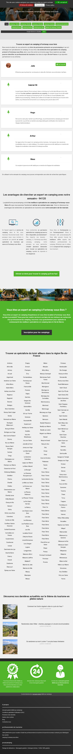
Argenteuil (10, 377)
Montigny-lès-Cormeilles (45, 397)
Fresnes (27, 390)
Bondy (10, 416)
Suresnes (63, 487)
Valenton (63, 511)
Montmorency (45, 402)
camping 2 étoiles (26, 24)
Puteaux (63, 363)
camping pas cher (39, 27)
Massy (28, 571)
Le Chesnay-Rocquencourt (27, 474)
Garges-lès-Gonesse (27, 402)
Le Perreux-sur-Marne (27, 487)
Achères (9, 363)
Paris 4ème (45, 521)
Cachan (9, 452)
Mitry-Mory (45, 370)
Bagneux (9, 395)
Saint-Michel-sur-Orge (63, 430)
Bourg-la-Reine (9, 428)
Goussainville (28, 420)
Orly (45, 447)
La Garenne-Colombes (27, 458)
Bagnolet (10, 398)
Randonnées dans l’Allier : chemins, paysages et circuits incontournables (45, 624)
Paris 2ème (45, 514)
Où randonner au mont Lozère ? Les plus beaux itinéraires (45, 641)
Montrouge (45, 409)
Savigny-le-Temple (63, 457)
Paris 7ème (45, 531)
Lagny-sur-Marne (27, 463)
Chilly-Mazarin (10, 499)
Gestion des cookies (8, 717)
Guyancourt (27, 424)
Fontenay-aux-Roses (27, 382)
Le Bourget (27, 470)
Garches (27, 397)
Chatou (10, 479)
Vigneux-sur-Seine (63, 525)
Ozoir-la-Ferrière (45, 458)
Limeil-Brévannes (27, 540)
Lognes (27, 547)
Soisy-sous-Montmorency (63, 476)
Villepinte (63, 554)
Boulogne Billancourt (9, 424)
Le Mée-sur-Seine (27, 482)
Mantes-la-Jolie (27, 564)
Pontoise (45, 558)
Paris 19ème (45, 503)
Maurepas (28, 575)
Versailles (63, 521)
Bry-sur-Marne (9, 443)
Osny (45, 454)
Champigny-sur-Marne (10, 460)
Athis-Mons (9, 384)
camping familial (27, 27)
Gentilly (27, 410)
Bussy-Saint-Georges (10, 447)
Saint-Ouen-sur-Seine (63, 442)
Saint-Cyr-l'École (63, 391)
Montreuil (45, 405)
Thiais (63, 494)
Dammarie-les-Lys (9, 549)
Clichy (10, 509)
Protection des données (8, 714)
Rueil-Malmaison (63, 384)
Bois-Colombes (9, 409)
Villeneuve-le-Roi (63, 541)
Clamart (9, 506)
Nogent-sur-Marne (45, 433)
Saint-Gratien (63, 416)
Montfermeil (45, 383)
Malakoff (27, 561)
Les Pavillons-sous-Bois (28, 525)
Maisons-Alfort (27, 554)
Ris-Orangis (63, 370)
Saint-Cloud (63, 388)
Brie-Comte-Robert (10, 436)
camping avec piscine (62, 24)
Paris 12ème (45, 479)
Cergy (10, 455)
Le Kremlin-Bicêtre (27, 479)
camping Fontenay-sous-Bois (10, 737)
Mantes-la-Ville (27, 568)
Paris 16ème (45, 493)
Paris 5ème (45, 524)
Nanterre (45, 416)
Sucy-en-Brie (63, 484)
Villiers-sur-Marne (63, 564)
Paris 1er (45, 507)
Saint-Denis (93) (63, 395)
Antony (10, 370)
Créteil (10, 546)
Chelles (10, 486)
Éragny (27, 363)
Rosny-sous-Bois (63, 381)
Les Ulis (27, 529)
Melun (45, 363)
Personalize (40, 5)
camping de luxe (16, 27)
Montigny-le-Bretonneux (45, 391)
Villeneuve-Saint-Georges (63, 546)
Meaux (28, 579)
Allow (44, 31)
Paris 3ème (45, 517)
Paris (45, 468)
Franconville (27, 386)
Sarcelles (63, 450)
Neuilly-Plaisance (45, 423)
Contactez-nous (6, 722)
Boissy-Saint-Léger (10, 412)
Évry (27, 373)
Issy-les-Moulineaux (27, 436)
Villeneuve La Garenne (63, 537)
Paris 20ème (45, 510)
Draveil (10, 560)
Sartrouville (63, 453)
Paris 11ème (45, 475)
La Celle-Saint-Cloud (27, 452)
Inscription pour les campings (37, 332)
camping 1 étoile (14, 24)
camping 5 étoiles (49, 24)
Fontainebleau (27, 377)
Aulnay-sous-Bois (9, 391)
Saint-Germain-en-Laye (63, 411)
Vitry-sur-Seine (63, 575)
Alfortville (10, 366)
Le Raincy (28, 507)
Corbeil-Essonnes (9, 529)
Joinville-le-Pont (28, 444)
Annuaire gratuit (6, 710)
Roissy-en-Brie (63, 373)
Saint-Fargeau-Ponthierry (63, 405)
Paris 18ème (45, 500)
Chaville (9, 482)
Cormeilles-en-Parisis (9, 534)
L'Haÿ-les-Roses (27, 536)
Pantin (45, 465)
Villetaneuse (63, 557)
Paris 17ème (45, 496)
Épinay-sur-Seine (10, 570)
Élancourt (10, 567)
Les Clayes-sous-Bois (27, 512)
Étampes (27, 370)
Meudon (45, 366)
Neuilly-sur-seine (45, 430)
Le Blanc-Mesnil (27, 466)
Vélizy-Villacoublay (63, 518)
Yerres (63, 579)
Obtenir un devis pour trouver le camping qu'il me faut (37, 274)
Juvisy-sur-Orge (28, 447)
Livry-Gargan (27, 543)
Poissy (45, 551)
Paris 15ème (45, 489)
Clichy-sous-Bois (10, 513)
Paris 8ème (45, 535)
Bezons (9, 402)
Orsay (45, 451)
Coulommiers (10, 539)
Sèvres (63, 471)
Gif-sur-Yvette (27, 413)
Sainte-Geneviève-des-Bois (63, 399)
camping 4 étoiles (37, 24)
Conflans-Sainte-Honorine (10, 525)
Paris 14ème (45, 486)
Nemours (45, 419)
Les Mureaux (27, 520)
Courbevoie (9, 542)
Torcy (63, 498)
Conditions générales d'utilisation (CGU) (13, 712)
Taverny (63, 491)
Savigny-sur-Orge (63, 460)
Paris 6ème (45, 528)
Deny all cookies (27, 5)
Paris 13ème (45, 482)
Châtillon (9, 475)
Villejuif (63, 528)
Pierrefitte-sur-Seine (45, 543)
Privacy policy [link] (50, 5)
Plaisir (45, 548)
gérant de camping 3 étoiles (53, 27)
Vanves (63, 514)
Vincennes (63, 568)
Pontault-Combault (45, 555)
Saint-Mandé (63, 419)
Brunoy (10, 439)
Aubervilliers (9, 388)
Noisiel (45, 437)
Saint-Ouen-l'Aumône (63, 436)
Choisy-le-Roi (10, 502)
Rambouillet (63, 366)
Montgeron (45, 386)
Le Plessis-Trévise (27, 498)
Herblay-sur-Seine (27, 427)
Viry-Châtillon (63, 571)
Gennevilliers (27, 406)
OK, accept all (62, 2)
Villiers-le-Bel (63, 561)
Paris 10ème (45, 472)
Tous (6, 24)
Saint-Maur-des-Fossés (63, 424)
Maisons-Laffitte (28, 557)
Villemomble (63, 532)
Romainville (63, 377)
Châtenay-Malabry (9, 472)
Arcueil (10, 373)
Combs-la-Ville (9, 520)
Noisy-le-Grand (45, 440)
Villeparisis (63, 550)
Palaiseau (45, 461)
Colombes (10, 516)
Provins (45, 562)
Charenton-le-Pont (9, 468)
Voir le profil (61, 64)
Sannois (63, 446)
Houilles (27, 431)
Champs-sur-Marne (10, 465)
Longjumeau (27, 550)
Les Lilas (27, 516)
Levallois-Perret (27, 533)
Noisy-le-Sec (45, 444)
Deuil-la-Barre (10, 553)
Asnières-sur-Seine (10, 381)
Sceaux (63, 464)
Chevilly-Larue (10, 495)
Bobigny (9, 405)
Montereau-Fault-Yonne (45, 378)
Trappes (63, 501)
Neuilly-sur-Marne (45, 426)
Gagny (27, 393)
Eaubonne (10, 563)
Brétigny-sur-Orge (9, 432)
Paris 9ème (45, 538)
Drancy (10, 556)
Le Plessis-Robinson (27, 493)
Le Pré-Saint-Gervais (28, 503)
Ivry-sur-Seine (27, 440)
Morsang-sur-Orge (45, 412)
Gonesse (27, 417)
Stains (63, 480)
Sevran (63, 467)
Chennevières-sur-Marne (9, 491)
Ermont (27, 366)
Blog (3, 719)
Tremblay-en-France (63, 506)
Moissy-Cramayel (45, 373)
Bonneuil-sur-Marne (10, 419)
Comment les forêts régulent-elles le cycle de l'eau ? (45, 606)
